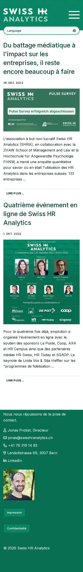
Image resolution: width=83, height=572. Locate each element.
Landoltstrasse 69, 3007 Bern (32, 453)
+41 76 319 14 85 (22, 445)
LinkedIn (15, 460)
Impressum (14, 512)
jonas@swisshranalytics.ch (30, 437)
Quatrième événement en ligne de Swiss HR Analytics (40, 213)
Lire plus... (15, 193)
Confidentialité (16, 528)
